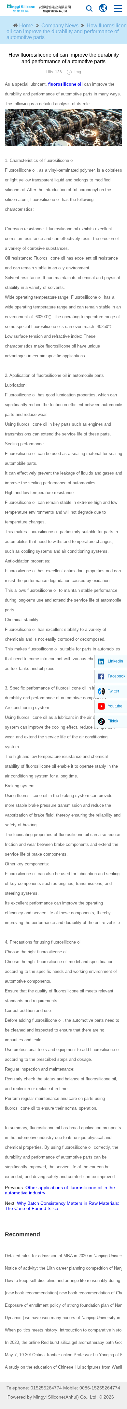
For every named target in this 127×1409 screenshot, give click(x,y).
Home (26, 25)
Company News (59, 25)
